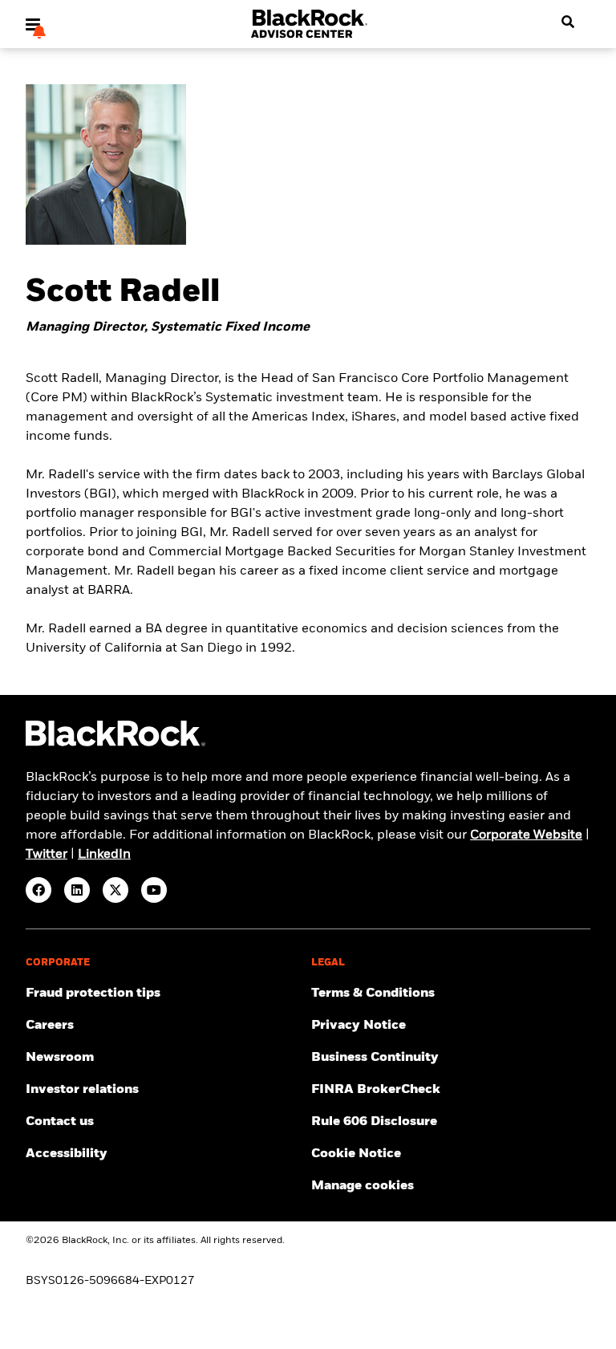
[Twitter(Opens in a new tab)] (115, 890)
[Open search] (568, 22)
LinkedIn (104, 854)
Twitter (46, 854)
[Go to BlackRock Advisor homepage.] (115, 743)
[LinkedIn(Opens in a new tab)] (77, 890)
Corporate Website (526, 835)
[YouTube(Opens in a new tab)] (154, 890)
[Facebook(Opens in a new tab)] (38, 890)
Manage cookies (362, 1186)
